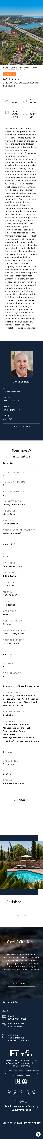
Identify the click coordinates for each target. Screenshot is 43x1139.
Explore (21, 915)
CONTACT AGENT (21, 427)
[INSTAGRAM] (8, 1092)
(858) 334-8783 (11, 401)
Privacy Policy (32, 1123)
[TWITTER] (21, 1092)
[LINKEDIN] (15, 1092)
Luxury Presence (21, 1110)
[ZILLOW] (34, 1092)
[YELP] (28, 1092)
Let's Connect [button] (21, 983)
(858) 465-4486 (15, 1026)
